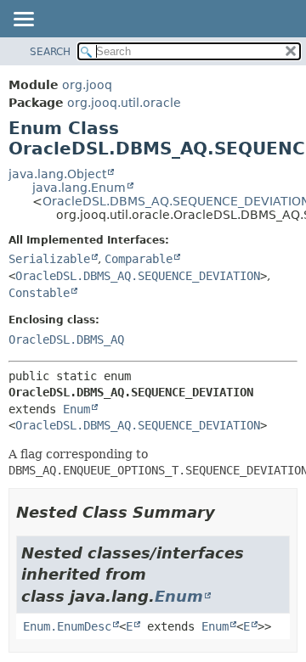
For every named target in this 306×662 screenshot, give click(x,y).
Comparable (139, 259)
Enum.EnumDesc (67, 626)
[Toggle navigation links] (22, 20)
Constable (39, 293)
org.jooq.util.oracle (124, 102)
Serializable (49, 259)
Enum (76, 409)
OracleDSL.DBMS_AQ (66, 339)
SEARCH (50, 52)
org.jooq (87, 85)
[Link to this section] (227, 512)
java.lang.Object (57, 174)
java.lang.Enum (79, 187)
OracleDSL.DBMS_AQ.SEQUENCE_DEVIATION (137, 276)
